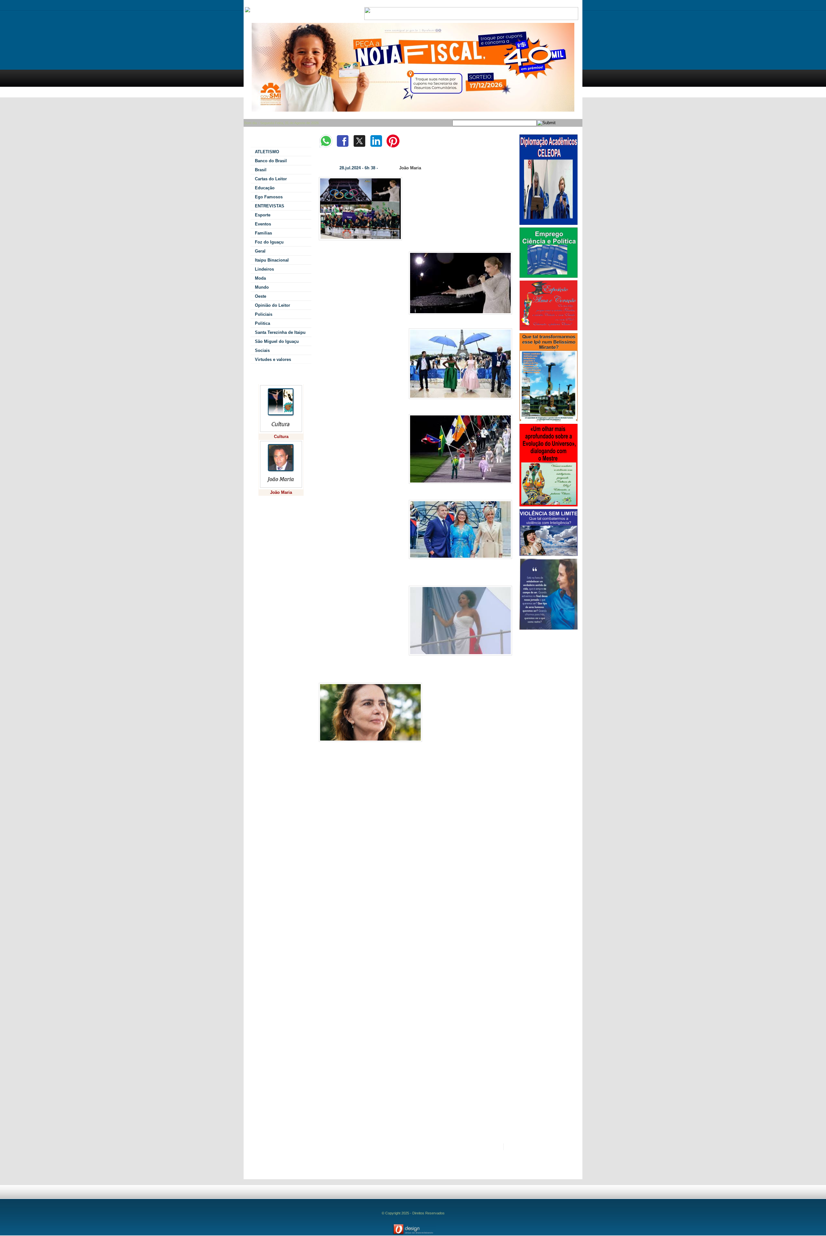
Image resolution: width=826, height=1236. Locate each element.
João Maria (410, 167)
